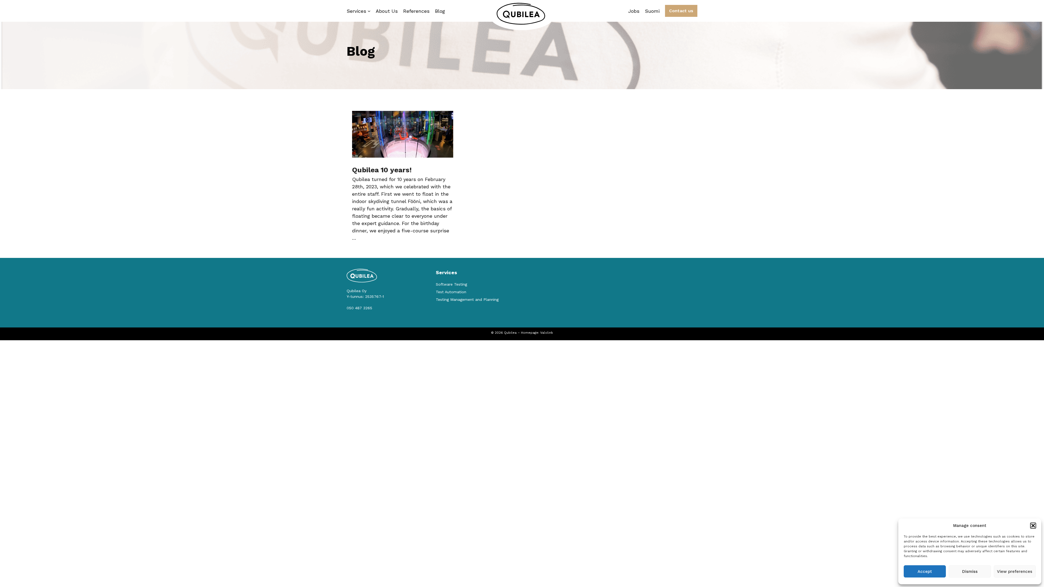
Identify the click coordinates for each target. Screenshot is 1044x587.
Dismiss (970, 571)
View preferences (1014, 571)
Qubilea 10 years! (382, 170)
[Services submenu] (369, 11)
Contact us (681, 10)
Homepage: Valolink (537, 333)
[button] (1033, 525)
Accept (925, 571)
